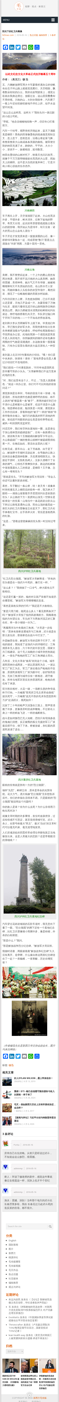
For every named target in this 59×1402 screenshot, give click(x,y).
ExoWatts (14, 1317)
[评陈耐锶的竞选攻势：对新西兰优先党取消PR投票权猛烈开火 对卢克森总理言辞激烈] (47, 1366)
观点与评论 (14, 1286)
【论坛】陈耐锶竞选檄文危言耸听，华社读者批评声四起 (30, 1301)
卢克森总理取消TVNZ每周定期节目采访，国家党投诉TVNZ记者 (29, 1327)
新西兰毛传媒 (40, 1397)
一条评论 (18, 1111)
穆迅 (11, 1065)
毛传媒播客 (14, 1261)
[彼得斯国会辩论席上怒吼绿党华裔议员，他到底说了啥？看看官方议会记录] (29, 1366)
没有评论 (18, 1081)
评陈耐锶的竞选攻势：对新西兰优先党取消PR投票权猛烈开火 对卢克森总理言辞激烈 (31, 1310)
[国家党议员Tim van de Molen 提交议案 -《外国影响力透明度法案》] (11, 1366)
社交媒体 (13, 1278)
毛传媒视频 (14, 1265)
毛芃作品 (13, 1270)
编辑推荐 (43, 35)
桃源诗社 (13, 1257)
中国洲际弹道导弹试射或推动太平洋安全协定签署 (31, 1319)
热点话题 (34, 35)
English (12, 1240)
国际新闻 (13, 1244)
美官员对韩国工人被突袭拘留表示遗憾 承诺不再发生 (30, 1336)
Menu (6, 19)
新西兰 (12, 1253)
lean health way (17, 1335)
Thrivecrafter (16, 1324)
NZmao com (8, 35)
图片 (11, 1248)
